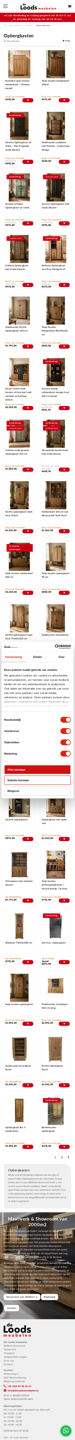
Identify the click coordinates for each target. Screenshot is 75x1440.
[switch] (65, 731)
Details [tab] (37, 656)
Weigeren (13, 790)
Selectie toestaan (18, 780)
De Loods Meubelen (13, 25)
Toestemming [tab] (13, 656)
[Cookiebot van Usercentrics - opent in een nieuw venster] (55, 646)
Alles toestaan (16, 769)
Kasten (29, 25)
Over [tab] (61, 656)
